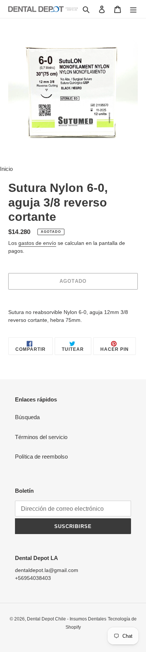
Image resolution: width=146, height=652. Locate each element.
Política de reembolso (41, 456)
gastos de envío (37, 243)
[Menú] (133, 9)
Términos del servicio (41, 437)
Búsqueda (27, 417)
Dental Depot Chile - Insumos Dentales (66, 619)
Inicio (6, 169)
